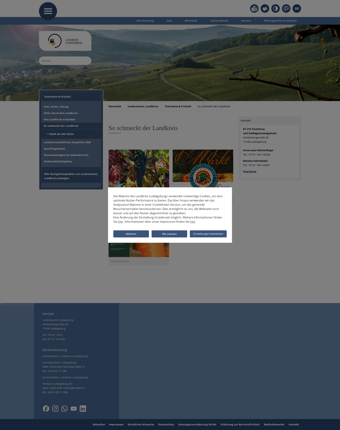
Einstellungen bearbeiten (208, 233)
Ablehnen (131, 234)
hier (120, 222)
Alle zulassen (169, 234)
